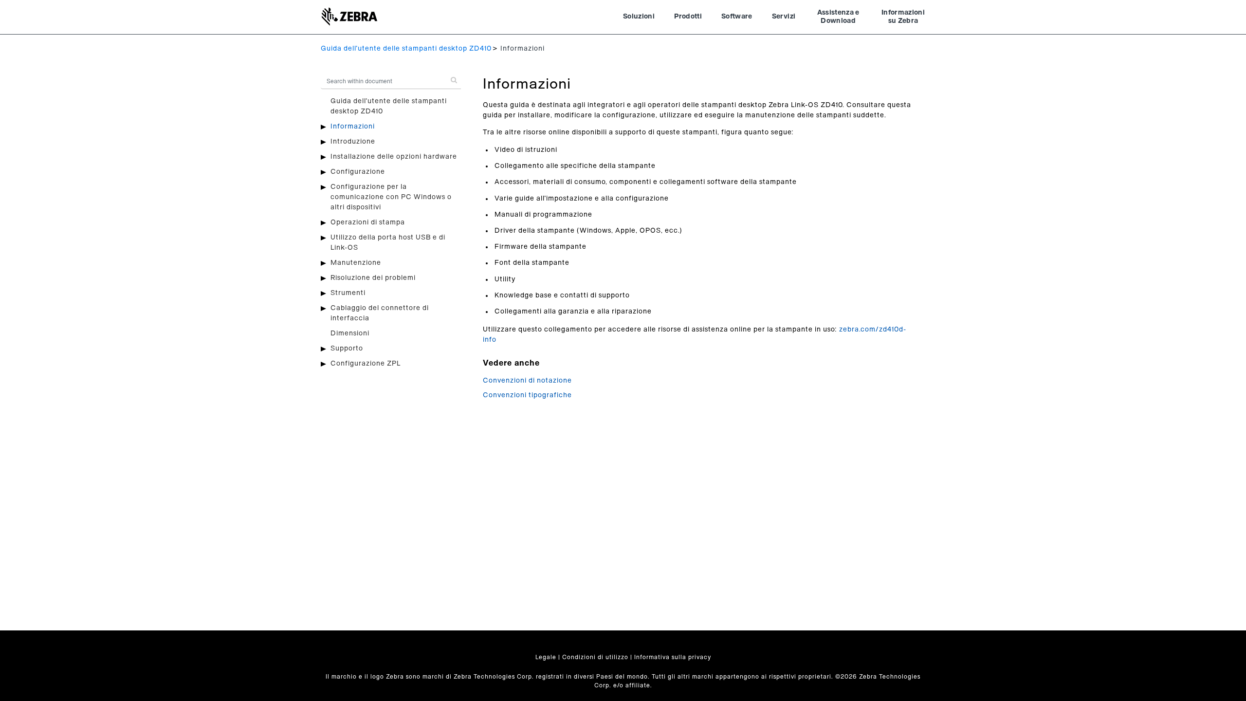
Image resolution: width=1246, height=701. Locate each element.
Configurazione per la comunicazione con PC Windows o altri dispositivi (391, 197)
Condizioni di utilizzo (595, 657)
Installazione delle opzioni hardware (393, 156)
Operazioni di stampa (367, 222)
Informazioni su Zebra (903, 17)
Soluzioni (639, 16)
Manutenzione (355, 262)
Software (736, 16)
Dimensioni (349, 333)
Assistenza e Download (838, 17)
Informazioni (352, 126)
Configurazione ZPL (365, 363)
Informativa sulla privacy (672, 657)
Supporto (346, 348)
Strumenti (348, 293)
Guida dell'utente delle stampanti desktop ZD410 (406, 48)
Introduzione (352, 141)
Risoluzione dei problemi (373, 278)
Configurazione (357, 171)
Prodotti (688, 16)
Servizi (783, 16)
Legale (545, 657)
